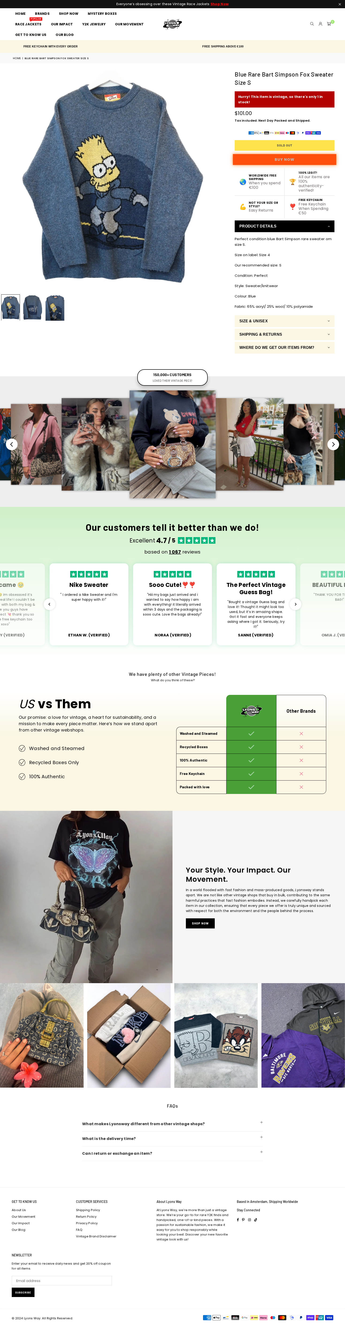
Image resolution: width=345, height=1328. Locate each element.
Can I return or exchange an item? (117, 1153)
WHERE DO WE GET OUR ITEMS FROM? (276, 348)
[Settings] (320, 24)
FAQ (79, 1230)
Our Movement (23, 1216)
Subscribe (23, 1292)
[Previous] (6, 181)
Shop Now (200, 923)
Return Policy (86, 1216)
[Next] (215, 181)
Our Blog (18, 1230)
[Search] (312, 24)
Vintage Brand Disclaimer (96, 1236)
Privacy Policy (87, 1223)
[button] (329, 24)
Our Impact (21, 1223)
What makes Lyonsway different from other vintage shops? (143, 1124)
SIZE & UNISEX (253, 321)
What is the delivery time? (109, 1138)
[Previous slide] (12, 444)
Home (17, 58)
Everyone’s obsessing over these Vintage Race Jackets (172, 4)
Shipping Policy (88, 1210)
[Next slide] (333, 444)
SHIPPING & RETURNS (260, 334)
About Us (19, 1210)
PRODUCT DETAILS (258, 226)
